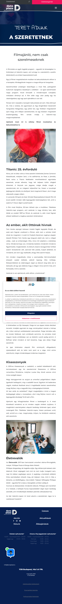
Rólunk (17, 524)
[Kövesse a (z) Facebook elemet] (13, 521)
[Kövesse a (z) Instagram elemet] (17, 521)
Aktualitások (45, 518)
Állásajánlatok (42, 524)
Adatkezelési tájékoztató (31, 584)
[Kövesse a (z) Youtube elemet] (20, 521)
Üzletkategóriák (47, 2)
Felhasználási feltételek (31, 596)
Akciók (17, 518)
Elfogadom (31, 313)
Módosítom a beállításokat (31, 318)
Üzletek (45, 511)
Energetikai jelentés (31, 590)
